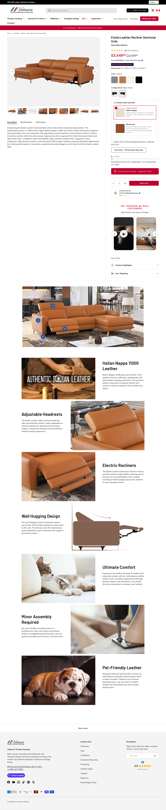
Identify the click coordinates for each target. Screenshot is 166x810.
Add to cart (144, 183)
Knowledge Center (89, 782)
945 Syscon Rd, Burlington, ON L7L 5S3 (24, 766)
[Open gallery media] (146, 233)
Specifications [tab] (26, 122)
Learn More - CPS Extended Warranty (128, 150)
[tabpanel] (53, 137)
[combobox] (154, 2)
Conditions (85, 755)
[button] (152, 10)
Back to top (83, 728)
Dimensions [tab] (41, 122)
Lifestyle (16, 33)
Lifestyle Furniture (36, 18)
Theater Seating (14, 18)
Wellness (54, 18)
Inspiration (96, 18)
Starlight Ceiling (71, 18)
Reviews (134, 19)
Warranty (85, 746)
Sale (84, 18)
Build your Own (149, 18)
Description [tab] (12, 122)
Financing (85, 764)
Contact (11, 23)
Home (9, 33)
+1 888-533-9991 (15, 769)
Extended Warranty (89, 760)
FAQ (82, 751)
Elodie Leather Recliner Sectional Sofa (33, 33)
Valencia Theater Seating (20, 802)
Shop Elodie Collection (119, 45)
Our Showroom (121, 19)
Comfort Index (87, 769)
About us (84, 778)
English (152, 2)
